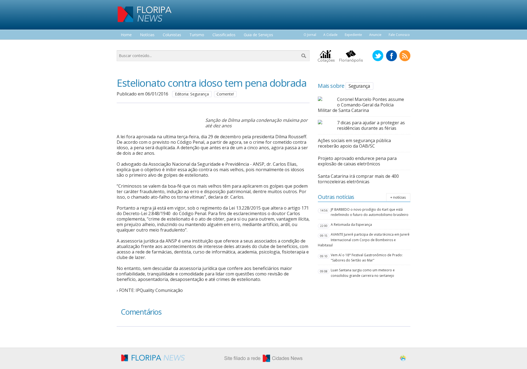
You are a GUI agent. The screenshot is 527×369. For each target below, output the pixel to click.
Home (126, 35)
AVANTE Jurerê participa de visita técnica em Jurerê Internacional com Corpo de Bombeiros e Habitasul (364, 239)
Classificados (224, 35)
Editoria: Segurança (192, 94)
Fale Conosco (399, 34)
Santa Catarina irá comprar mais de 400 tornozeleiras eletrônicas (358, 179)
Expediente (353, 34)
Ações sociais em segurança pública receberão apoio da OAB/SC (354, 143)
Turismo (196, 35)
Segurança (359, 86)
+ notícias (398, 197)
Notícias (147, 35)
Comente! (225, 94)
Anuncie (375, 34)
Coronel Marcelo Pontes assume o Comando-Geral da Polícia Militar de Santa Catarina (361, 104)
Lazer (126, 45)
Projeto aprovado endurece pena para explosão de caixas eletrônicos (357, 161)
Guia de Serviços (258, 35)
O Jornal (310, 34)
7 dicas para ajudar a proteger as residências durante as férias (371, 125)
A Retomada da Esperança (351, 224)
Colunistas (172, 35)
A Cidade (330, 34)
